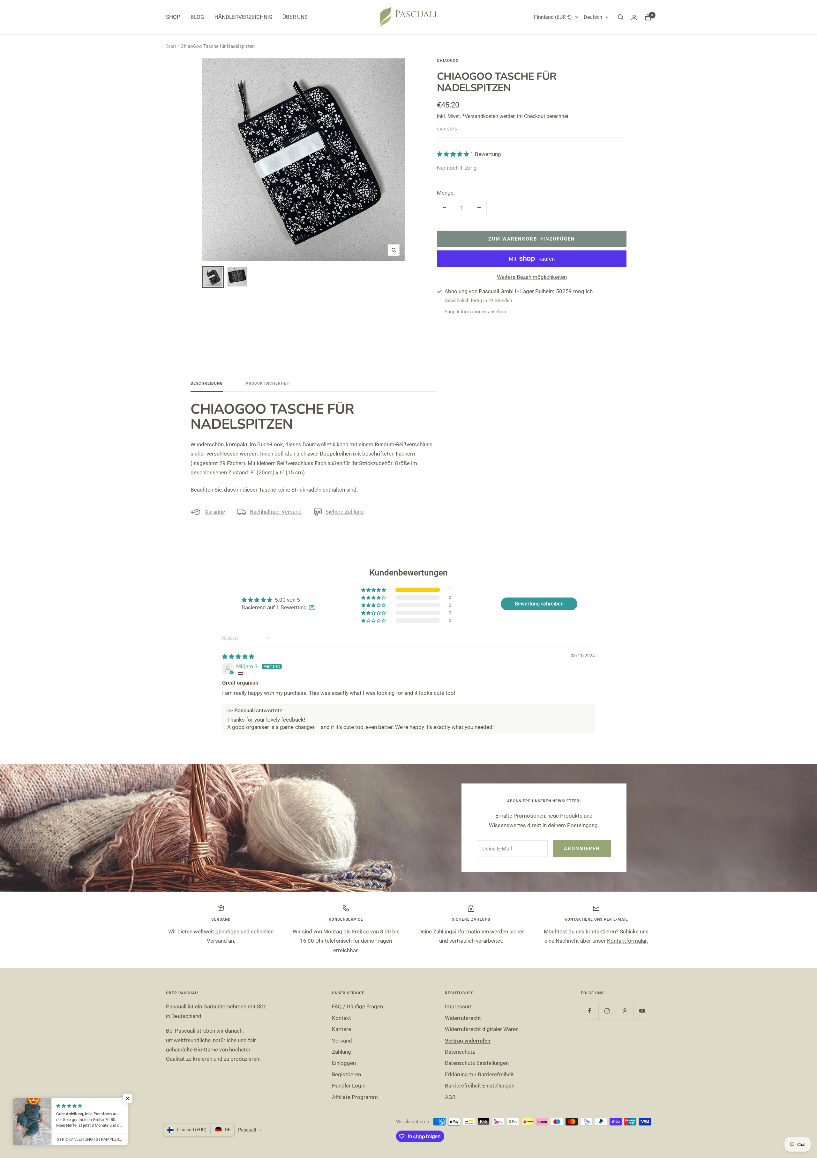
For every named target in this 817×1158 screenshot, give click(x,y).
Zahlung (341, 1052)
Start (171, 46)
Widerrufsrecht (463, 1018)
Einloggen (344, 1063)
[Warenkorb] (648, 17)
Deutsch (593, 17)
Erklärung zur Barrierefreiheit (479, 1074)
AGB (450, 1097)
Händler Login (348, 1085)
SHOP (173, 17)
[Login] (634, 17)
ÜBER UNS (295, 17)
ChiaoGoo (448, 60)
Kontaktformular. (627, 941)
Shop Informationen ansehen (475, 312)
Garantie (215, 511)
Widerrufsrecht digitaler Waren (482, 1029)
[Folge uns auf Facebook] (589, 1011)
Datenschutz (460, 1052)
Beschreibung (207, 383)
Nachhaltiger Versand (276, 511)
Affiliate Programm (355, 1097)
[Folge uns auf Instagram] (607, 1011)
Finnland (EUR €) (553, 17)
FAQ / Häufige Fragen (357, 1006)
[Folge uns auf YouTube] (642, 1011)
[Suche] (621, 17)
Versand (342, 1040)
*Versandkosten (480, 116)
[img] (238, 656)
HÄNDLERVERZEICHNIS (243, 17)
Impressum (459, 1006)
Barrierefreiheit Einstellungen (479, 1085)
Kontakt (341, 1018)
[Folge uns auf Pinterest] (624, 1011)
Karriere (341, 1029)
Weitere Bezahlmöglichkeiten (532, 277)
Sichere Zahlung (345, 511)
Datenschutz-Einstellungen (477, 1063)
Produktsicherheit (268, 383)
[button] (453, 154)
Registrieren (346, 1074)
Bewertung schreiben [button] (539, 604)
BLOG (197, 17)
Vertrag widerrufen (468, 1040)
